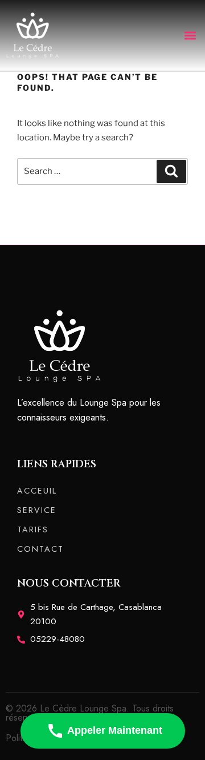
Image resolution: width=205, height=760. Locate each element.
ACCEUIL (37, 490)
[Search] (171, 172)
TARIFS (32, 529)
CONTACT (40, 549)
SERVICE (36, 510)
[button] (190, 35)
